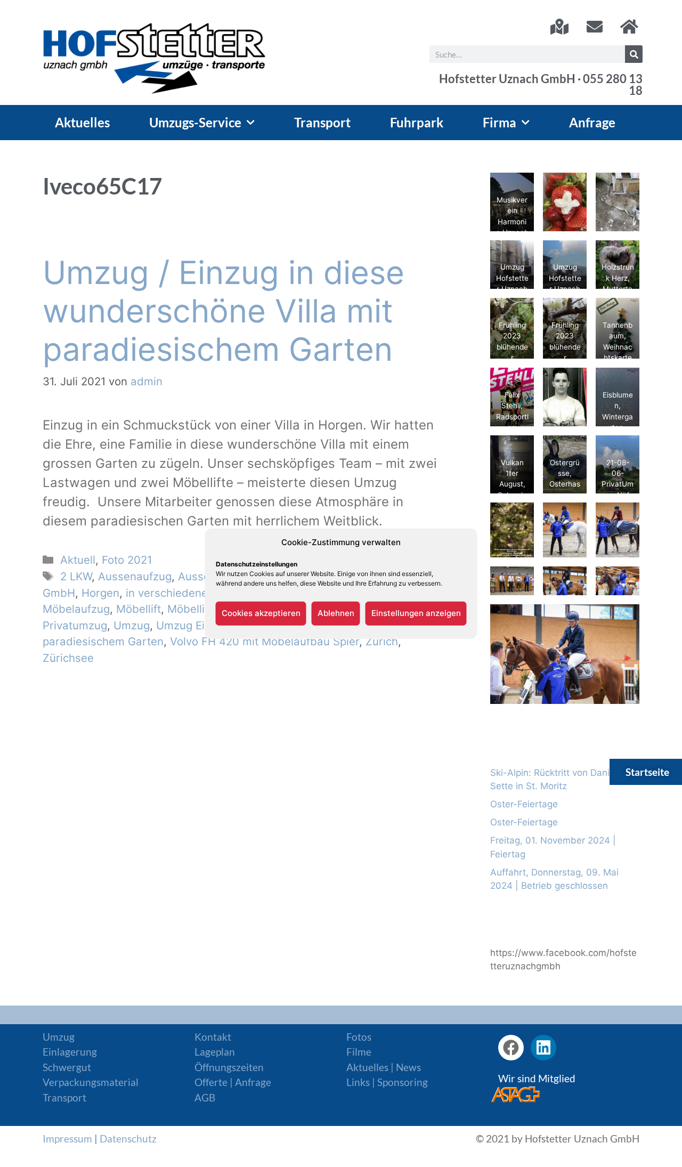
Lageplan (214, 1052)
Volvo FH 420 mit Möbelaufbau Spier (264, 641)
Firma (499, 122)
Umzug (131, 625)
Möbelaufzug (76, 608)
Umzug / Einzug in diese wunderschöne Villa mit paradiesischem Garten (223, 310)
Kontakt (212, 1037)
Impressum (67, 1138)
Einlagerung (70, 1052)
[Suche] (634, 54)
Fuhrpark (416, 122)
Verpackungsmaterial (91, 1082)
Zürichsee (68, 657)
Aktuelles (82, 122)
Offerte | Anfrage (232, 1082)
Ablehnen (336, 613)
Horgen (100, 592)
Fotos (358, 1037)
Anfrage (592, 122)
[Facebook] (511, 1047)
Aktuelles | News (383, 1067)
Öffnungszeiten (229, 1067)
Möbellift (138, 608)
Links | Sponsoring (387, 1082)
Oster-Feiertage (524, 804)
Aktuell (77, 559)
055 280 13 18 (613, 85)
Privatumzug (75, 625)
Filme (358, 1052)
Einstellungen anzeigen (416, 613)
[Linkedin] (543, 1047)
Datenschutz (128, 1138)
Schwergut (67, 1067)
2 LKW (76, 576)
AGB (204, 1097)
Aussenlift (203, 576)
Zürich (382, 641)
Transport (322, 122)
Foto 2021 (127, 559)
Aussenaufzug (135, 576)
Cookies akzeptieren (261, 613)
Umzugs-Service (195, 122)
